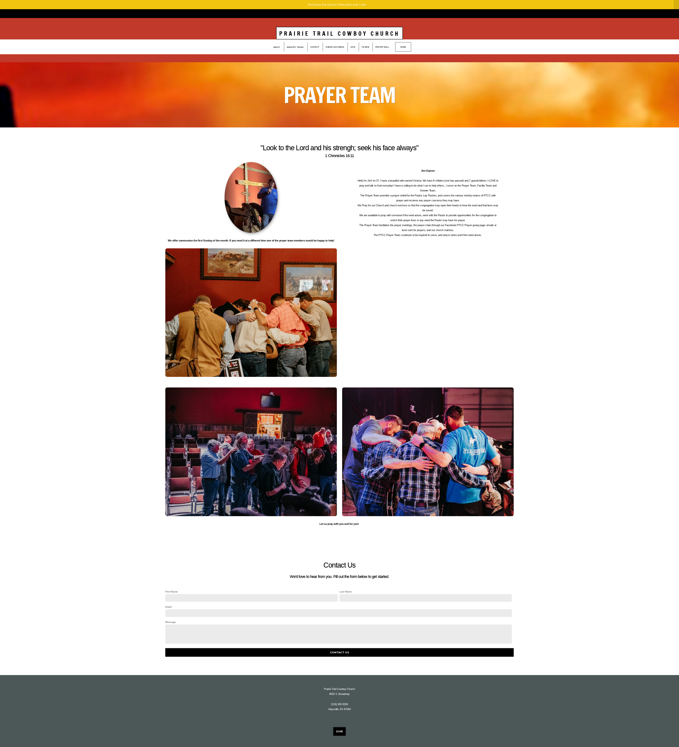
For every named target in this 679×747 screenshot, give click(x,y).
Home (403, 47)
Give (352, 47)
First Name (171, 591)
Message (170, 622)
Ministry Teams (295, 47)
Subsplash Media (335, 47)
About (277, 47)
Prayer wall (382, 47)
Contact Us (339, 652)
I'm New (365, 47)
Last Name (346, 591)
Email (168, 606)
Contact (314, 47)
